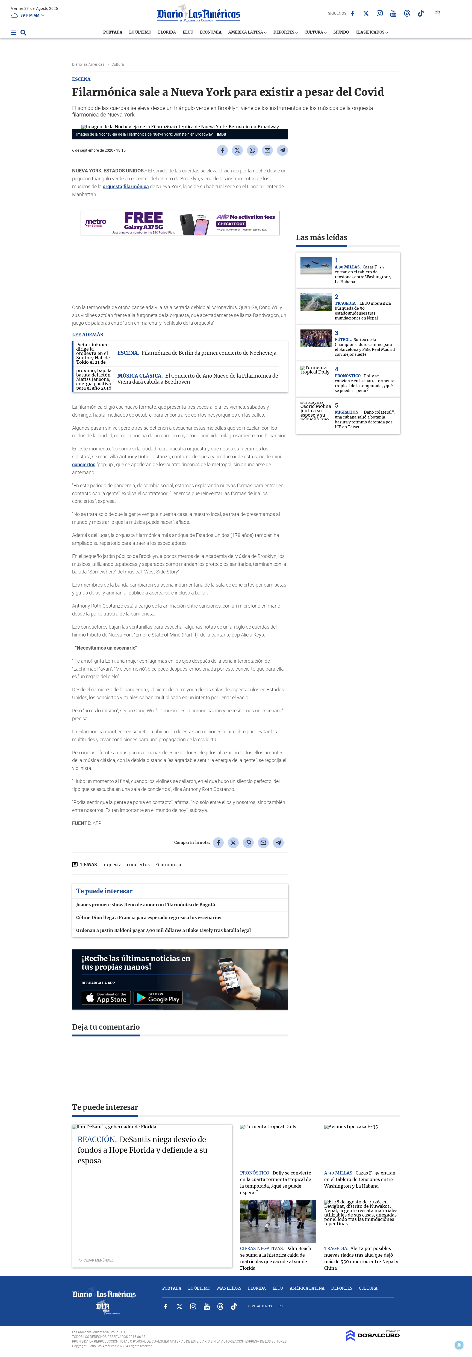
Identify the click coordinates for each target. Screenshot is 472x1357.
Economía (211, 32)
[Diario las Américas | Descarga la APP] (108, 998)
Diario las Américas (88, 64)
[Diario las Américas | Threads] (407, 13)
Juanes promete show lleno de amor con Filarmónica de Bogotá (145, 905)
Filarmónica (168, 865)
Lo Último (140, 32)
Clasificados (370, 32)
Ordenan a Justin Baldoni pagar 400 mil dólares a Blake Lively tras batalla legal (163, 930)
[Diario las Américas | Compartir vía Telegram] (282, 150)
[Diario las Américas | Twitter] (366, 13)
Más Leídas (229, 1288)
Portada (112, 32)
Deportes (284, 32)
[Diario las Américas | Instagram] (379, 13)
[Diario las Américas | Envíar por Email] (267, 150)
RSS (281, 1306)
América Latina (246, 32)
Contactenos (260, 1306)
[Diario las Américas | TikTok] (420, 13)
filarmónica (136, 186)
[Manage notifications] (459, 1345)
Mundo (341, 32)
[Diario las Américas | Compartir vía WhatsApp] (252, 150)
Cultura (314, 32)
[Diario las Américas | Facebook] (352, 13)
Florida (167, 32)
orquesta (112, 186)
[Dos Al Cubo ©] (373, 1339)
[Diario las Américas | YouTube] (393, 13)
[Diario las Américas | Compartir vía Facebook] (222, 150)
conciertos (83, 464)
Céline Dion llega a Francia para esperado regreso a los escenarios (148, 918)
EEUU (188, 32)
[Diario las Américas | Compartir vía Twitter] (237, 150)
